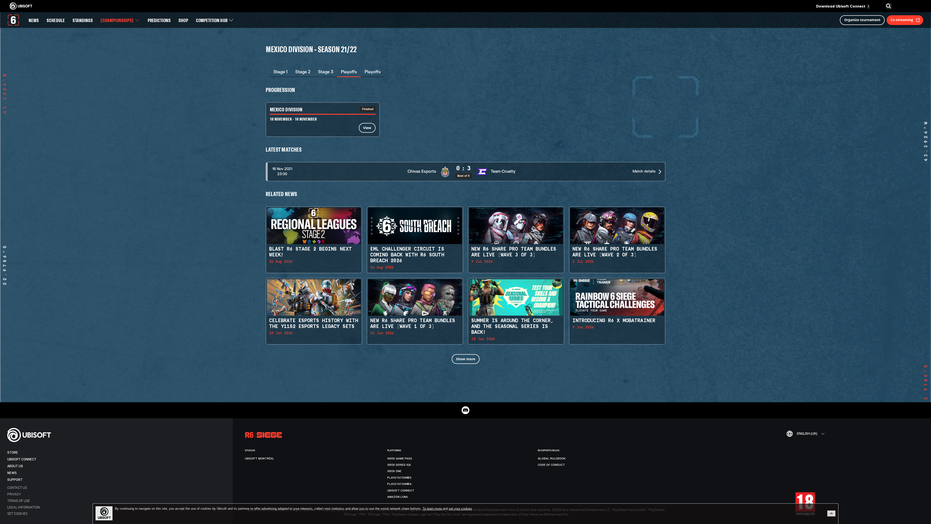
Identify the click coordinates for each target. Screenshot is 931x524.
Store (12, 452)
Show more (465, 359)
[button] (465, 171)
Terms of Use (18, 500)
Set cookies (17, 513)
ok (831, 513)
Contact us (17, 487)
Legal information (23, 507)
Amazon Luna (397, 497)
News (12, 473)
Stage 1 (280, 71)
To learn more (433, 508)
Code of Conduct (551, 465)
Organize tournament (862, 19)
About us (15, 466)
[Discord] (465, 410)
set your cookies (460, 508)
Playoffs (349, 71)
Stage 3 (325, 71)
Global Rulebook (552, 458)
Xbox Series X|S (399, 465)
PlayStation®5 (399, 477)
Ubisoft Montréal (259, 458)
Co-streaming (902, 19)
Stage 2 (302, 71)
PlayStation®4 (399, 484)
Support (15, 480)
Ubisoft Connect (21, 459)
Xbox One (394, 471)
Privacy (14, 494)
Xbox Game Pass (399, 458)
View (367, 127)
